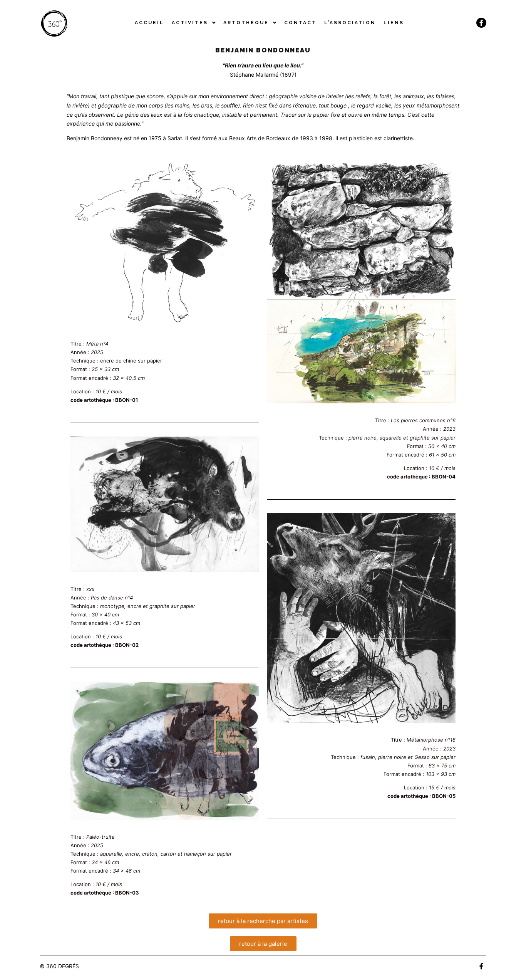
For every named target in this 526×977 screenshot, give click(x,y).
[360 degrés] (54, 22)
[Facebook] (481, 23)
